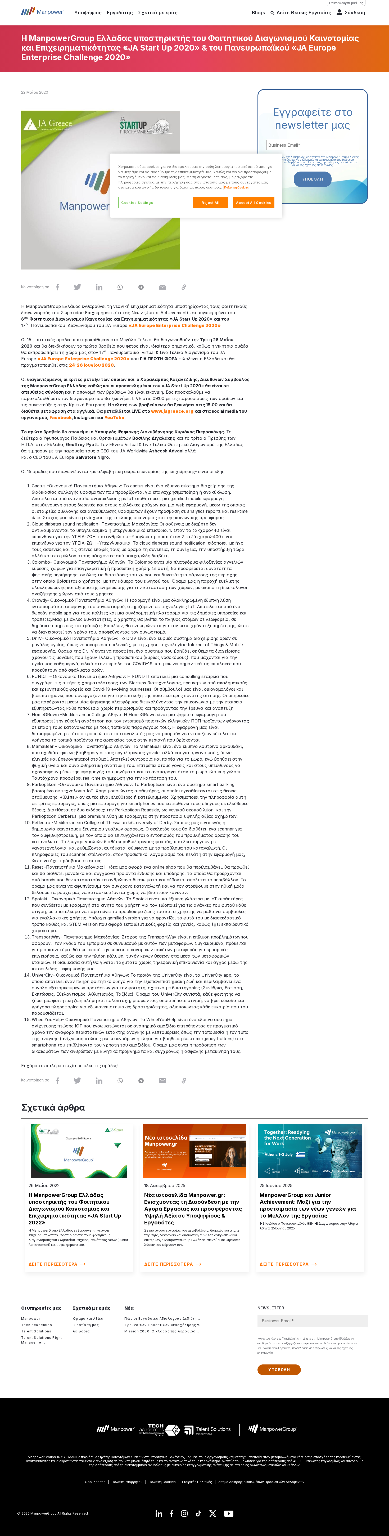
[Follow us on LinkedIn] (159, 1513)
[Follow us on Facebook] (171, 1513)
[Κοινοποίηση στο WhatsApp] (120, 286)
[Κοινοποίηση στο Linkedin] (99, 286)
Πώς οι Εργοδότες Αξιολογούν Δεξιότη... (162, 1319)
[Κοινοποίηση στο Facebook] (57, 286)
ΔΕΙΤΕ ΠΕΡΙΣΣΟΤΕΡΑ (53, 1264)
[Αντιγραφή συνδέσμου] (184, 286)
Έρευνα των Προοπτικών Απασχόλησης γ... (163, 1325)
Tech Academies (36, 1325)
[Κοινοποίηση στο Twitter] (77, 286)
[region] (196, 186)
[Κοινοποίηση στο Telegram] (141, 286)
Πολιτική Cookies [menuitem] (162, 1482)
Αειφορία (81, 1331)
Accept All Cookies (254, 202)
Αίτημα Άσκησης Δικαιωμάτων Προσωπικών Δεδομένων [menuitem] (261, 1482)
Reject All (211, 202)
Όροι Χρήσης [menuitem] (95, 1482)
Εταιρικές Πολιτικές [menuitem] (197, 1482)
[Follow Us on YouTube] (229, 1513)
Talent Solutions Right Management (41, 1340)
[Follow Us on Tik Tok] (198, 1513)
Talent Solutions (36, 1331)
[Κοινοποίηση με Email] (162, 286)
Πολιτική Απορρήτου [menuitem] (127, 1482)
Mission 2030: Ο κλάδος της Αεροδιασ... (161, 1331)
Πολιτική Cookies (236, 187)
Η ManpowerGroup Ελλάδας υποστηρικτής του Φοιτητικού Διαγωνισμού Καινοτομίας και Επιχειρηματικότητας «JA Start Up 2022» (75, 1209)
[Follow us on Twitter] (212, 1513)
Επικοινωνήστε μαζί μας (346, 3)
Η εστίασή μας (86, 1325)
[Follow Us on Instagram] (184, 1513)
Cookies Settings (137, 202)
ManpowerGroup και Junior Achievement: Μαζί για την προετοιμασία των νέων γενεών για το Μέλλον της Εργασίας (308, 1205)
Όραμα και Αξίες (88, 1319)
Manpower (30, 1319)
